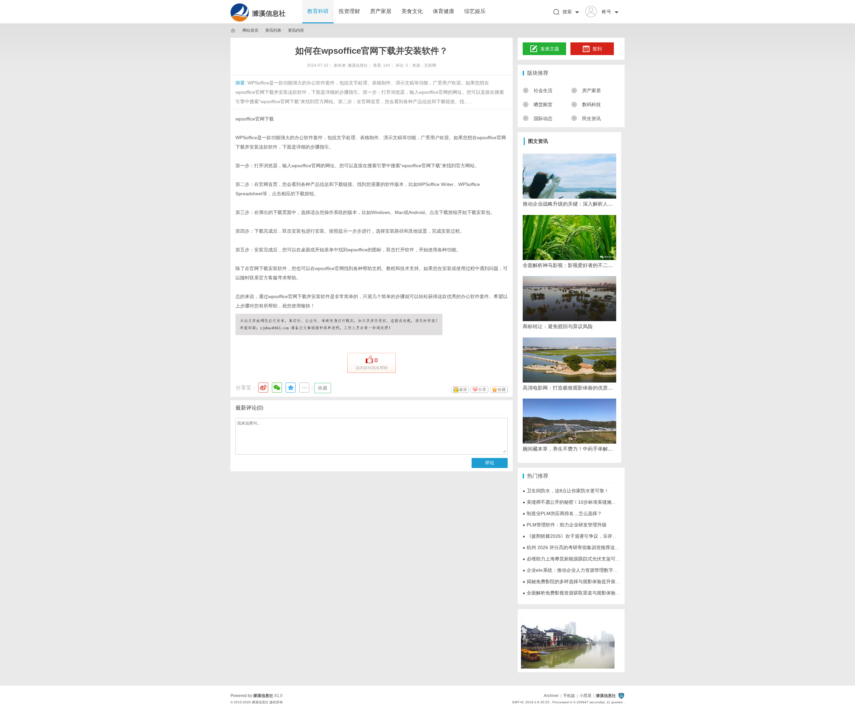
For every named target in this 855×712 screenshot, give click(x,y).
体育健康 (443, 11)
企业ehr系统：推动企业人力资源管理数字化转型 (575, 570)
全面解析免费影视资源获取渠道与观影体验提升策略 (578, 593)
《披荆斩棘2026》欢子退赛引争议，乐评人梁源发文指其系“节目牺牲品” (599, 536)
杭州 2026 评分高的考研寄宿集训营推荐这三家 (573, 547)
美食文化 (412, 11)
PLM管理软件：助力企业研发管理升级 (565, 524)
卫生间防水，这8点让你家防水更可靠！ (566, 490)
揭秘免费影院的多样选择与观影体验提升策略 (571, 581)
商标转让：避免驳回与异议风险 (558, 326)
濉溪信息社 (269, 13)
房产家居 (380, 11)
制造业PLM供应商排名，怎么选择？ (562, 513)
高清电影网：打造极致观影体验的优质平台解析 (569, 388)
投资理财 (349, 11)
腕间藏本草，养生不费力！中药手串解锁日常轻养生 (569, 449)
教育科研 (318, 11)
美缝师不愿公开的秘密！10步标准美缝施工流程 (574, 502)
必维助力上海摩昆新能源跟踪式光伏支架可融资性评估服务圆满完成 (595, 558)
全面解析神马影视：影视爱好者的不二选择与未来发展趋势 (569, 265)
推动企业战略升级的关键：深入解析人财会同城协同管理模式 (569, 204)
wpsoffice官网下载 (254, 119)
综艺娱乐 (475, 11)
